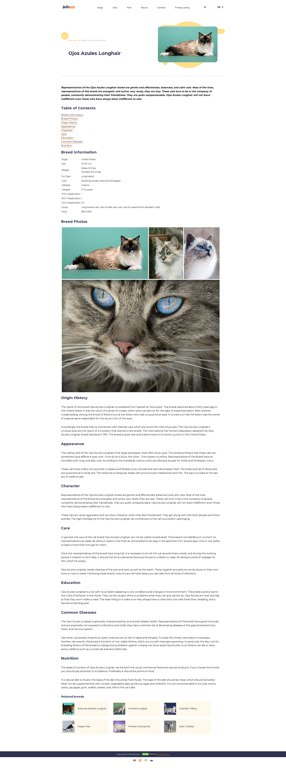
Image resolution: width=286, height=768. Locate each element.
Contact (161, 7)
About (144, 7)
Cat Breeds (81, 40)
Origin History (69, 122)
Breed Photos (69, 118)
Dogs (100, 7)
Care (64, 134)
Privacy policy (182, 7)
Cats (114, 7)
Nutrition (66, 145)
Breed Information (72, 115)
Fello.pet (72, 40)
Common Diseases (72, 141)
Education (67, 137)
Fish (129, 7)
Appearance (68, 126)
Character (67, 130)
